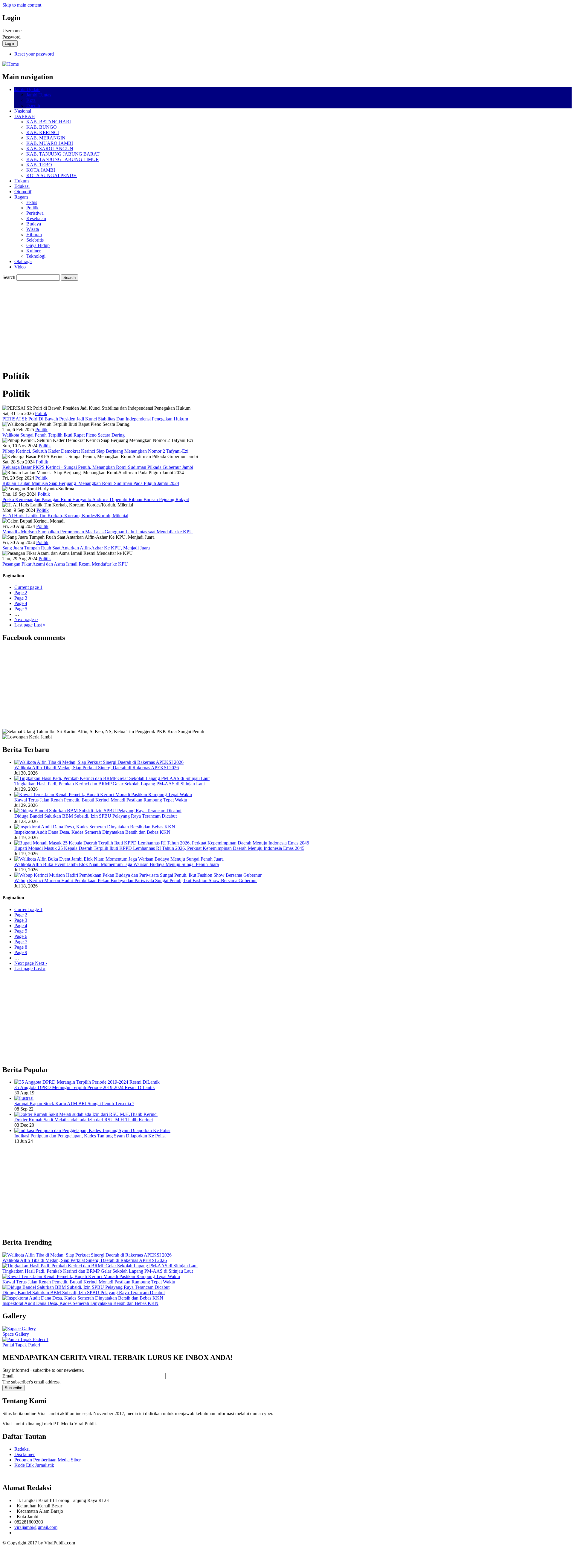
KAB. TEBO (39, 164)
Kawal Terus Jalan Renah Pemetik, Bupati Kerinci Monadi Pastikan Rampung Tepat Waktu (100, 799)
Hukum (21, 180)
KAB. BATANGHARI (48, 121)
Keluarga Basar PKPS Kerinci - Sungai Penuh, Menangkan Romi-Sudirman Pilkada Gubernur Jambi (97, 467)
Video (20, 266)
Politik (32, 207)
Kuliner (33, 250)
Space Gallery (15, 1334)
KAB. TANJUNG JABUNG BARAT (63, 153)
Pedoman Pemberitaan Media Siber (47, 1459)
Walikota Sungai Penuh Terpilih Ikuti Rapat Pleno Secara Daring (63, 434)
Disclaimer (24, 1454)
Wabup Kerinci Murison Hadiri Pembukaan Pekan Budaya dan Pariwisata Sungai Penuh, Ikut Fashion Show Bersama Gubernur (135, 880)
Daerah (33, 105)
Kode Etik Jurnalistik (34, 1465)
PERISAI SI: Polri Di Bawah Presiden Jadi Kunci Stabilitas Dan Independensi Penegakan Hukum (95, 418)
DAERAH (24, 116)
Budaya (33, 223)
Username (12, 30)
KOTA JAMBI (40, 170)
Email (7, 1375)
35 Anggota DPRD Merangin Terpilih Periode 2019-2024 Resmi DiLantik (84, 1087)
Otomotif (22, 191)
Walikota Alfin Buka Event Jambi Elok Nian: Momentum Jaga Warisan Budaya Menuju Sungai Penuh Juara (116, 864)
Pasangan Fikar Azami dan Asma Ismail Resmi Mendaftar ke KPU (65, 563)
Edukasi (22, 186)
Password (11, 36)
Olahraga (23, 261)
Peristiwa (35, 213)
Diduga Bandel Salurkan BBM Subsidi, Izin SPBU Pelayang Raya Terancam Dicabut (95, 815)
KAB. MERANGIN (45, 137)
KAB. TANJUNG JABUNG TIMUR (62, 159)
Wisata (32, 229)
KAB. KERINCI (42, 132)
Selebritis (35, 239)
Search (8, 277)
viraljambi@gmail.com (35, 1527)
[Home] (10, 64)
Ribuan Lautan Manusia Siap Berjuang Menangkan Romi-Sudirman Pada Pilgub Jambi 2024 (90, 483)
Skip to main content (21, 4)
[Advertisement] (181, 322)
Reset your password (34, 53)
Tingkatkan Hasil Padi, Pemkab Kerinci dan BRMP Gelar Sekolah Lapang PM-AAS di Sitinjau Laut (109, 783)
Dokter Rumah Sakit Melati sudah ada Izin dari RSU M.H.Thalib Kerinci (83, 1119)
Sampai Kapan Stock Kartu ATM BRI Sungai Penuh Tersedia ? (74, 1103)
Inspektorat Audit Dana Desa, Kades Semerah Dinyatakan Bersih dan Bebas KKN (92, 832)
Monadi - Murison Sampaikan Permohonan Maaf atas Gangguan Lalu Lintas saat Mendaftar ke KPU (97, 531)
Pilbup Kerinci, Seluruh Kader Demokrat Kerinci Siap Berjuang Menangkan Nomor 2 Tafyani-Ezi (95, 451)
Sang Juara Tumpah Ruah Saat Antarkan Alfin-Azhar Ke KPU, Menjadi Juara (76, 547)
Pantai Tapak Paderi (21, 1344)
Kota (31, 100)
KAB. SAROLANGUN (49, 148)
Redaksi (22, 1449)
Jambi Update (27, 89)
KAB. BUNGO (41, 127)
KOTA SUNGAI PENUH (51, 175)
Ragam (21, 196)
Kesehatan (36, 218)
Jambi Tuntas (38, 94)
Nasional (22, 110)
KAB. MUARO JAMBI (49, 143)
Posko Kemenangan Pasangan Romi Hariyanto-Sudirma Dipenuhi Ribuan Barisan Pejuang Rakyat (95, 499)
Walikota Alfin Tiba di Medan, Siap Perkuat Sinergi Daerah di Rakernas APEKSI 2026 (96, 767)
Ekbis (31, 202)
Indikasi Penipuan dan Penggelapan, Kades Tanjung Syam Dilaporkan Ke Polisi (90, 1135)
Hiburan (34, 234)
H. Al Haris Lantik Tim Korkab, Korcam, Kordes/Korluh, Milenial (65, 515)
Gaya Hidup (38, 245)
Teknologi (35, 256)
